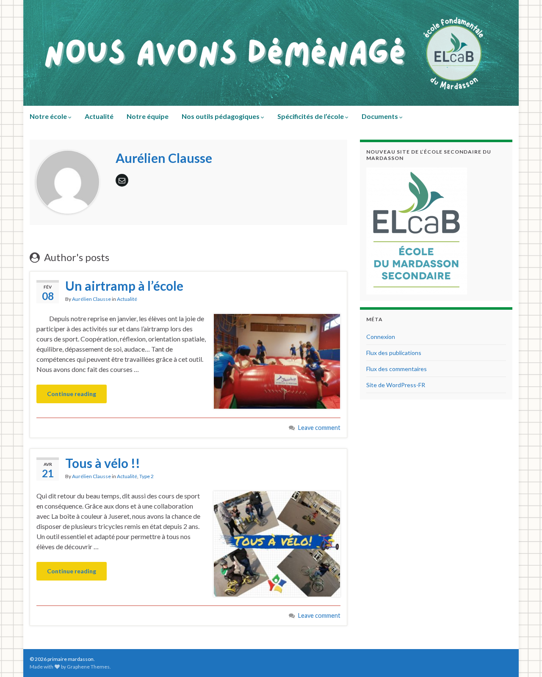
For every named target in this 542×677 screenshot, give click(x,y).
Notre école (49, 116)
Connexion (380, 336)
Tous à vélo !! (102, 463)
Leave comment (319, 427)
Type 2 (146, 476)
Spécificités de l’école (311, 116)
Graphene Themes (88, 666)
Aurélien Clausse (91, 299)
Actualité (99, 116)
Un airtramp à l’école (124, 285)
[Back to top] (523, 658)
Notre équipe (148, 116)
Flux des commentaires (396, 368)
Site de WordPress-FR (395, 384)
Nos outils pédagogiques (221, 116)
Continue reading (71, 393)
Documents (380, 116)
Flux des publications (393, 352)
